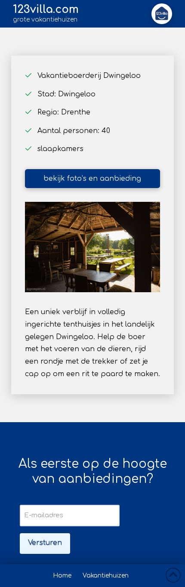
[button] (161, 13)
